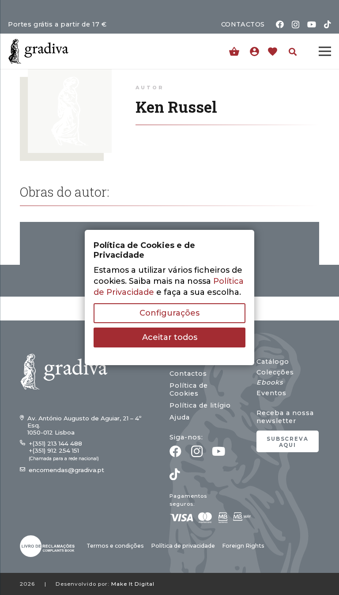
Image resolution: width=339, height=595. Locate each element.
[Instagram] (295, 24)
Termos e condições (115, 545)
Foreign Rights (243, 545)
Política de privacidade (183, 545)
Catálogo (272, 362)
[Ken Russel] (70, 74)
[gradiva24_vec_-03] (47, 546)
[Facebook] (280, 24)
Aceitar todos (169, 337)
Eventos (271, 393)
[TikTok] (327, 24)
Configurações (169, 313)
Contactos (188, 374)
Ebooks (269, 382)
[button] (292, 52)
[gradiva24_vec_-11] (38, 51)
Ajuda (180, 417)
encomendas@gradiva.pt (66, 469)
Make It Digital (132, 584)
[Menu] (325, 51)
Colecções (275, 372)
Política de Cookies (189, 389)
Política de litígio (200, 405)
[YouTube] (311, 24)
